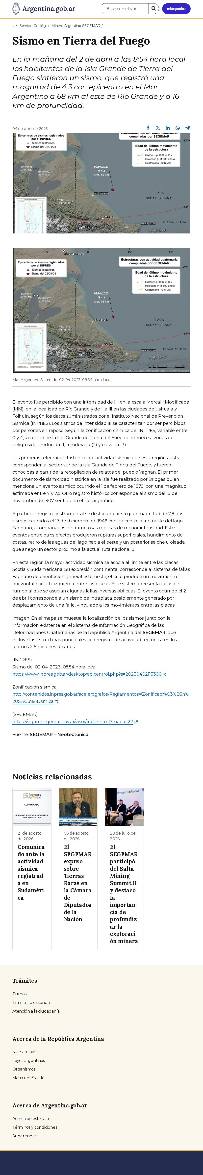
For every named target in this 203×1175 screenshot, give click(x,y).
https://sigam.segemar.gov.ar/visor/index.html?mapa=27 (72, 721)
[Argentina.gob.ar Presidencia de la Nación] (44, 9)
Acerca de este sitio (30, 1118)
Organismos (23, 1069)
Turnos (19, 994)
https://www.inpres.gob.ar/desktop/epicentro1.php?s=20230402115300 (87, 674)
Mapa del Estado (28, 1077)
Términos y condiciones (34, 1127)
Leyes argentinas (28, 1060)
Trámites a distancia (31, 1002)
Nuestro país (24, 1051)
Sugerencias (24, 1136)
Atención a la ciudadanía (36, 1011)
